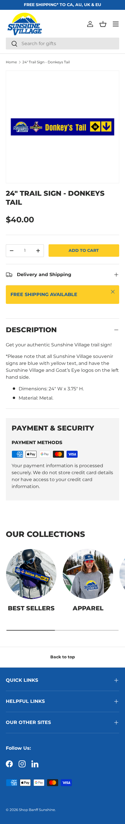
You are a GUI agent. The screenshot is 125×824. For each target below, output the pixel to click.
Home (11, 62)
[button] (103, 24)
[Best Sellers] (31, 574)
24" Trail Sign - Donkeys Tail (46, 62)
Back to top (62, 656)
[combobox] (62, 43)
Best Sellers (31, 608)
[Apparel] (88, 574)
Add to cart (84, 250)
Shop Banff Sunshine (37, 810)
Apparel (88, 608)
